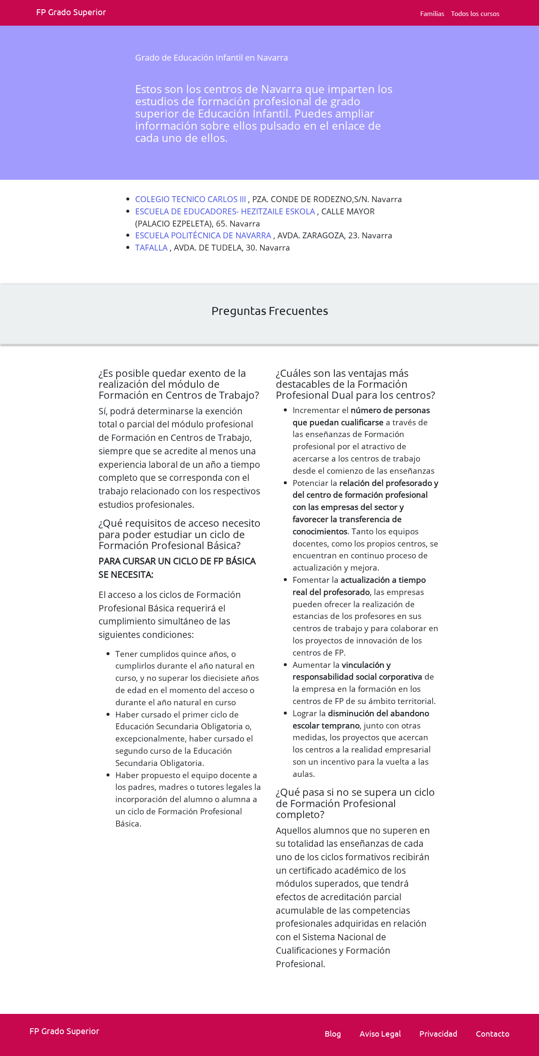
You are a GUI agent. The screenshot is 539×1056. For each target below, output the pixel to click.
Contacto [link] (493, 1033)
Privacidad (438, 1033)
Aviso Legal (380, 1033)
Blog (333, 1033)
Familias (432, 13)
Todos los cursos (475, 13)
